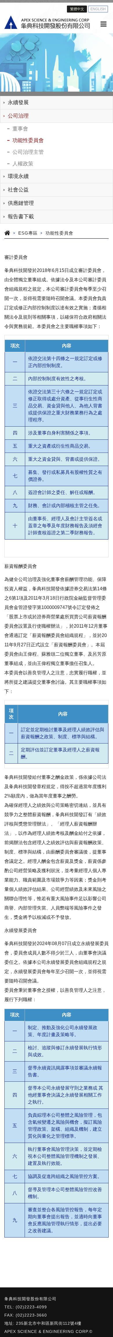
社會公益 (18, 190)
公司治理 (18, 116)
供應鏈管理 (21, 203)
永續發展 (18, 102)
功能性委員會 (28, 140)
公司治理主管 (28, 152)
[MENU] (103, 24)
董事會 (20, 129)
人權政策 (22, 164)
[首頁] (47, 22)
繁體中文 (77, 9)
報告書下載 (21, 216)
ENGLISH (98, 9)
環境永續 (18, 176)
